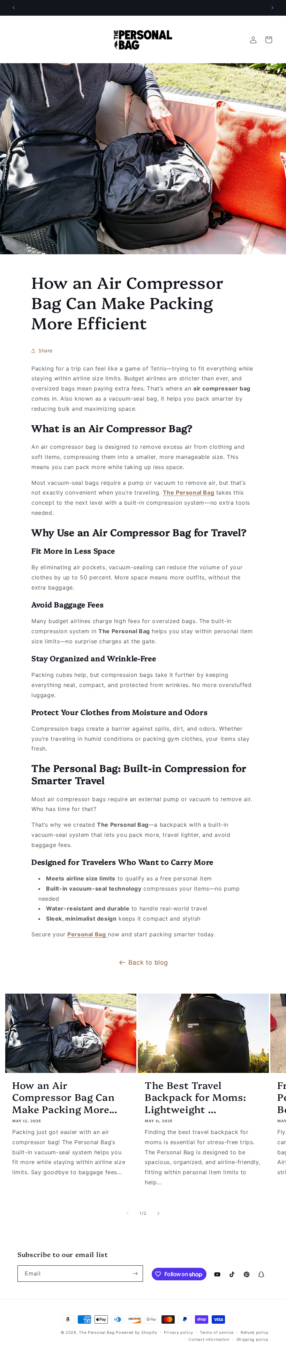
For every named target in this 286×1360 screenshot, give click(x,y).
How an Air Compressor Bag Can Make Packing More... (65, 1097)
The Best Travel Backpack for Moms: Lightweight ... (195, 1097)
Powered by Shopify (136, 1332)
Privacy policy (178, 1332)
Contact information (208, 1339)
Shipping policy (252, 1339)
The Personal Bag (96, 1332)
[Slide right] (158, 1213)
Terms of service (217, 1332)
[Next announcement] (272, 7)
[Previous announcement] (13, 7)
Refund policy (255, 1332)
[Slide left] (127, 1213)
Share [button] (45, 350)
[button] (268, 39)
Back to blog (148, 962)
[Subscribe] (135, 1273)
